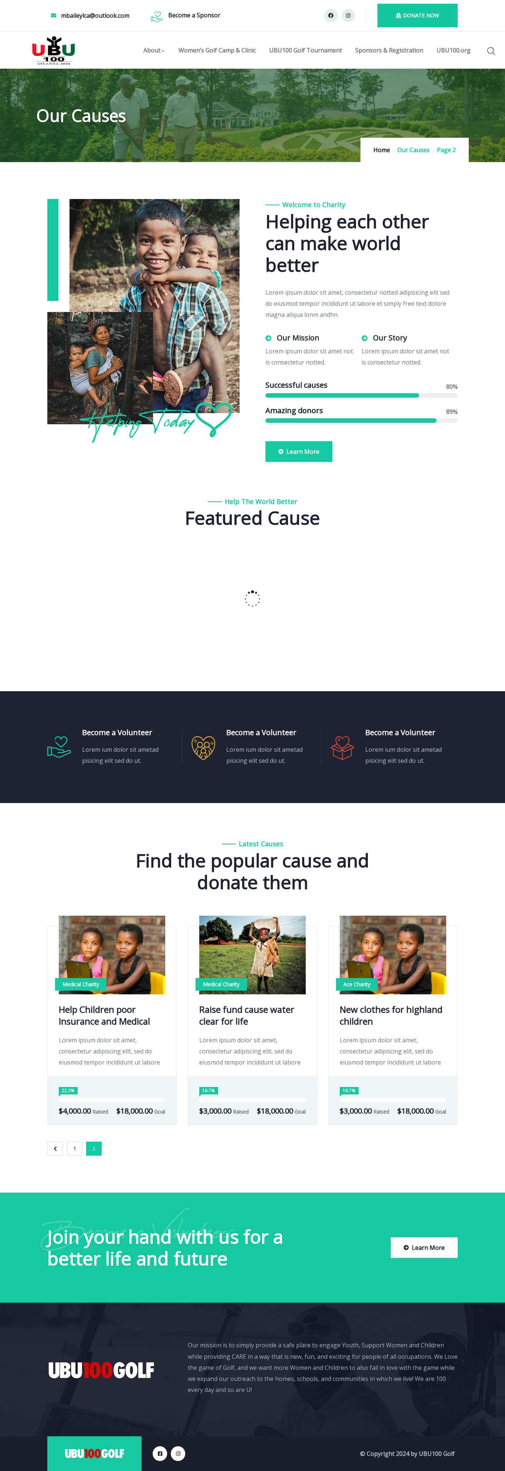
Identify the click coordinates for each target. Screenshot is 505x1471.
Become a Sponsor (194, 15)
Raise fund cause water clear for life (246, 1015)
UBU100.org (454, 50)
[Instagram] (348, 15)
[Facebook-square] (160, 1453)
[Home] (54, 50)
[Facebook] (331, 15)
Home (381, 150)
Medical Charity (80, 984)
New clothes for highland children (391, 1015)
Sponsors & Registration (389, 50)
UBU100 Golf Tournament (305, 50)
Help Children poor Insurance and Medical (104, 1015)
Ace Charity (356, 984)
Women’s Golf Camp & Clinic (217, 50)
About (151, 50)
